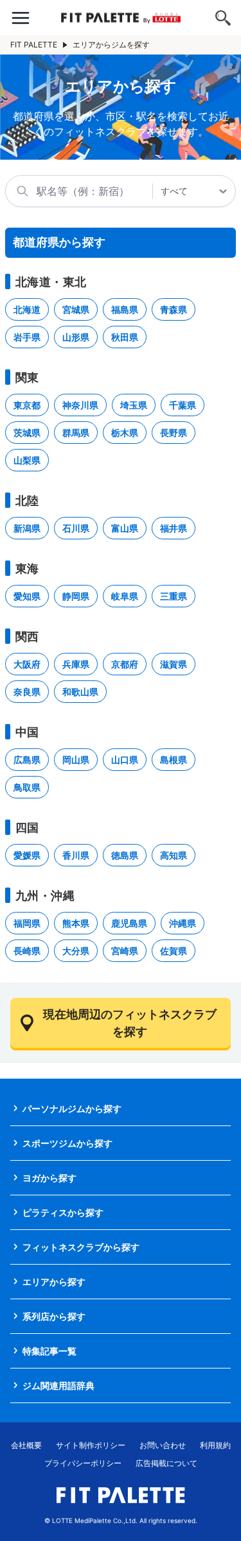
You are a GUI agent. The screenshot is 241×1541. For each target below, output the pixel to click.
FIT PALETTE (33, 44)
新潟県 (26, 528)
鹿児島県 (129, 923)
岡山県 (75, 759)
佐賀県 (173, 950)
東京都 (26, 405)
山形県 (75, 337)
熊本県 (75, 923)
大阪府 (26, 664)
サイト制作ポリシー (90, 1445)
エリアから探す (53, 1281)
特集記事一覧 (49, 1350)
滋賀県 (173, 664)
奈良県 (26, 691)
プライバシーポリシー (82, 1463)
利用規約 (215, 1445)
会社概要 (26, 1445)
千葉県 (182, 405)
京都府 (124, 664)
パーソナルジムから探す (71, 1108)
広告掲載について (166, 1463)
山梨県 (26, 460)
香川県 (75, 855)
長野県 (173, 432)
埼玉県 (133, 405)
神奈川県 (80, 405)
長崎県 (26, 950)
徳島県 (124, 855)
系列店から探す (53, 1316)
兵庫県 (75, 664)
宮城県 (75, 309)
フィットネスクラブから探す (80, 1247)
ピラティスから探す (62, 1212)
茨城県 (26, 432)
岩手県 (26, 337)
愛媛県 (26, 855)
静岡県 (75, 596)
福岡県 (26, 923)
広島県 (26, 759)
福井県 (173, 528)
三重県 (173, 596)
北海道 (26, 309)
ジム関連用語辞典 (58, 1385)
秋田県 (124, 337)
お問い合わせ (162, 1445)
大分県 (75, 950)
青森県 (173, 309)
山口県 (124, 759)
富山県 (124, 528)
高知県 (173, 855)
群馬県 (75, 432)
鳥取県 (26, 787)
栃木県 (124, 432)
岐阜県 (124, 596)
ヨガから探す (49, 1177)
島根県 (173, 759)
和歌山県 (80, 691)
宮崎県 (124, 950)
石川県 (75, 528)
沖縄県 (182, 923)
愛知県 (26, 596)
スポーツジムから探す (67, 1143)
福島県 (124, 309)
